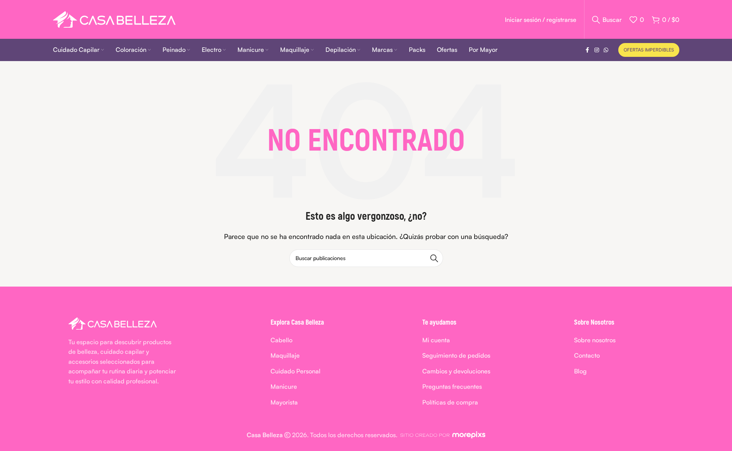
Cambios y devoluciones (456, 371)
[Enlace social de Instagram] (596, 50)
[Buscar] (434, 258)
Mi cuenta (436, 340)
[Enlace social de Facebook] (587, 50)
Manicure (284, 386)
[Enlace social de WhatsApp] (606, 50)
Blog (580, 371)
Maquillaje (285, 355)
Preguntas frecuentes (452, 386)
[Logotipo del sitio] (114, 18)
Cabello (281, 340)
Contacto (587, 355)
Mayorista (284, 402)
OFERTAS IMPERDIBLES (649, 50)
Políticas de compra (450, 402)
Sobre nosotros (595, 340)
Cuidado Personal (295, 371)
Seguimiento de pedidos (456, 355)
